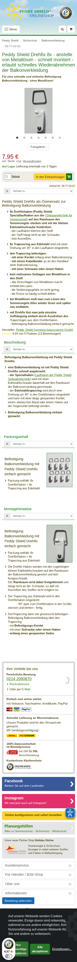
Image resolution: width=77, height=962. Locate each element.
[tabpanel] (38, 110)
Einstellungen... (62, 949)
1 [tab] (17, 138)
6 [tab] (53, 138)
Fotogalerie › (39, 146)
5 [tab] (46, 138)
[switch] (8, 956)
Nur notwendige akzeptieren (18, 949)
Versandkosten (32, 161)
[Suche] (62, 29)
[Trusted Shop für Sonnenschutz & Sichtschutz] (19, 766)
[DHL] (12, 736)
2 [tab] (24, 138)
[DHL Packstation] (27, 736)
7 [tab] (60, 138)
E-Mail (19, 689)
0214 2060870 (19, 679)
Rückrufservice (19, 684)
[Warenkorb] (71, 29)
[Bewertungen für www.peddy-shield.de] (6, 333)
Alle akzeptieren (40, 949)
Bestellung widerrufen (18, 900)
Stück (16, 176)
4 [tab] (38, 138)
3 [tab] (31, 138)
